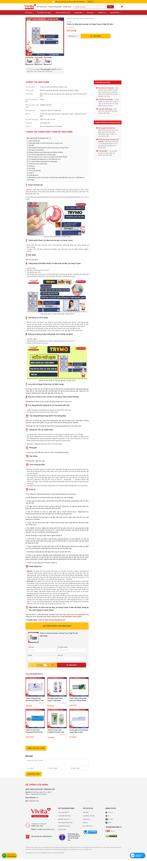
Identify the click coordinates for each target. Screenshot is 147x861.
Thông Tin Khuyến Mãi (54, 6)
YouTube (110, 819)
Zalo (108, 815)
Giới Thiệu (86, 812)
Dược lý (30, 173)
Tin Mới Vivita (67, 6)
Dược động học (32, 175)
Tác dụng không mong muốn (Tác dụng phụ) (42, 161)
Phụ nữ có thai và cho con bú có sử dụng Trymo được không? (47, 157)
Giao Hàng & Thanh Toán (65, 822)
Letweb (62, 853)
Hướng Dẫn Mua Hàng (64, 815)
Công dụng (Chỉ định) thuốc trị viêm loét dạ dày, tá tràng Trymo (48, 147)
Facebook (110, 812)
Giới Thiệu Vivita (41, 6)
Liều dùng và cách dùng (35, 150)
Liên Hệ (85, 822)
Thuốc (82, 18)
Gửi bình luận (34, 774)
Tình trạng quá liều (34, 170)
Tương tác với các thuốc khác (37, 164)
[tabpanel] (45, 36)
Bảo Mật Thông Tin (63, 819)
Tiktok (109, 822)
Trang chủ (69, 18)
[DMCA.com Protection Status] (111, 836)
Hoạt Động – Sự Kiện (89, 815)
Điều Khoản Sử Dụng (64, 826)
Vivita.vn (38, 853)
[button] (29, 12)
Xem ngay (90, 1)
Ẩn (50, 138)
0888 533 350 (37, 826)
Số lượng (71, 36)
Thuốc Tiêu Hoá (89, 18)
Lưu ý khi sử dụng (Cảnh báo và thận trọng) (41, 154)
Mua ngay (97, 36)
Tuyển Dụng (86, 819)
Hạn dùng (31, 168)
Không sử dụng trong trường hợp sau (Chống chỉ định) (45, 152)
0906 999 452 (34, 801)
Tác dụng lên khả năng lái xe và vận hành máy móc (44, 159)
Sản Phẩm (76, 18)
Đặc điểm (30, 145)
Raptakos (69, 21)
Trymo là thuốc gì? (33, 141)
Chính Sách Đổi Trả (63, 812)
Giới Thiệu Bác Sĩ (87, 826)
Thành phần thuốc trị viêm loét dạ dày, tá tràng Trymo (45, 143)
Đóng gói (31, 166)
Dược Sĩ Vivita (62, 829)
